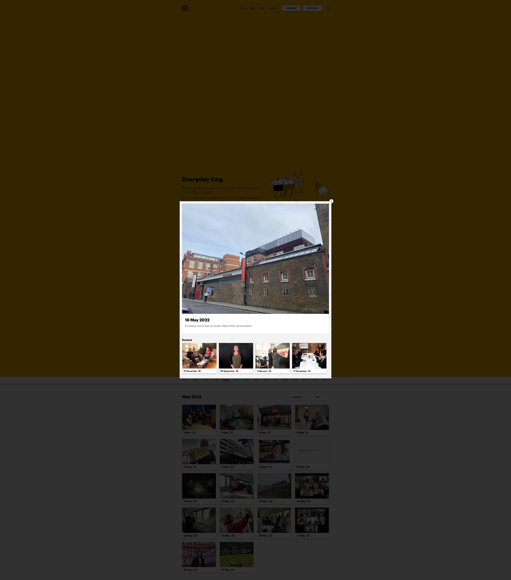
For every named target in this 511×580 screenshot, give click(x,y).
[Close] (331, 201)
